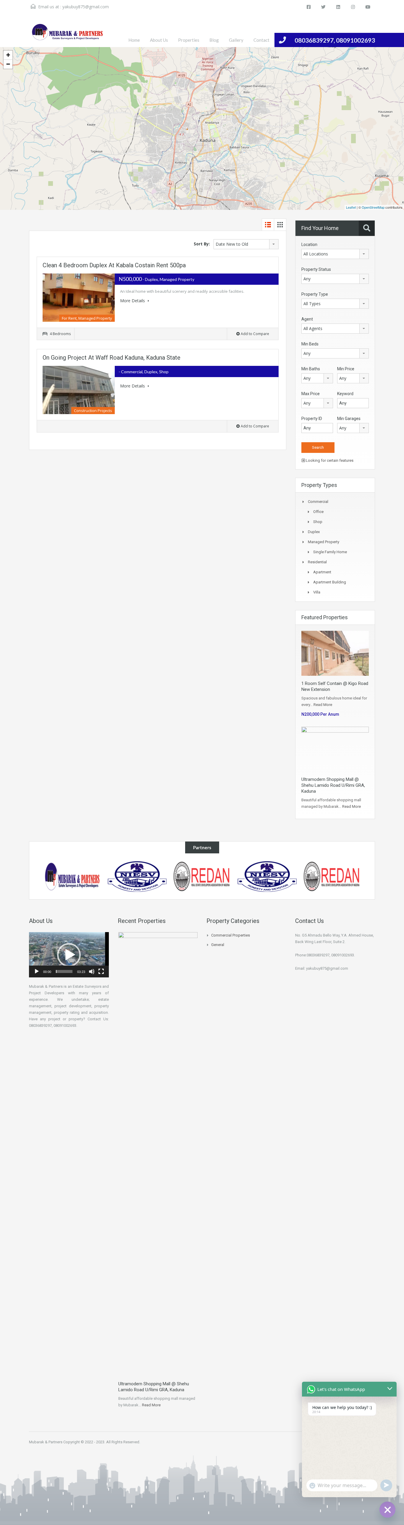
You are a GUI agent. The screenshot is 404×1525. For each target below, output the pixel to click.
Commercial (318, 501)
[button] (69, 955)
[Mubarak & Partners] (72, 876)
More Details (133, 300)
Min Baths (310, 368)
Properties (188, 40)
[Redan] (332, 876)
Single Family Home (330, 552)
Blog (214, 40)
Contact (261, 40)
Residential (317, 562)
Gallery (236, 40)
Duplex (314, 532)
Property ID (311, 418)
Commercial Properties (230, 935)
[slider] (64, 971)
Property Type (314, 294)
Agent (307, 319)
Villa (316, 592)
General (217, 944)
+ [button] (8, 55)
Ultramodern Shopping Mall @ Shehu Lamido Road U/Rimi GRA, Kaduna (333, 785)
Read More (322, 704)
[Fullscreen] (101, 971)
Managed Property (323, 542)
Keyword (345, 393)
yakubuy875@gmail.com (85, 6)
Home (134, 40)
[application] (69, 954)
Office (318, 511)
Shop (317, 521)
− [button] (8, 64)
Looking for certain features (329, 460)
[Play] (37, 971)
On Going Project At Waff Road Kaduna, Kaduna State (111, 357)
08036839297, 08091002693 (335, 40)
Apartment (322, 572)
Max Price (310, 393)
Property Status (316, 269)
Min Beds (310, 344)
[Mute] (92, 971)
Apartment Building (329, 582)
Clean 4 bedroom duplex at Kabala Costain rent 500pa (114, 265)
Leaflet (351, 207)
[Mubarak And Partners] (67, 35)
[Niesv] (137, 876)
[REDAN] (202, 876)
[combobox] (246, 244)
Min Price (345, 368)
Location (309, 244)
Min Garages (349, 418)
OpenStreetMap (373, 207)
